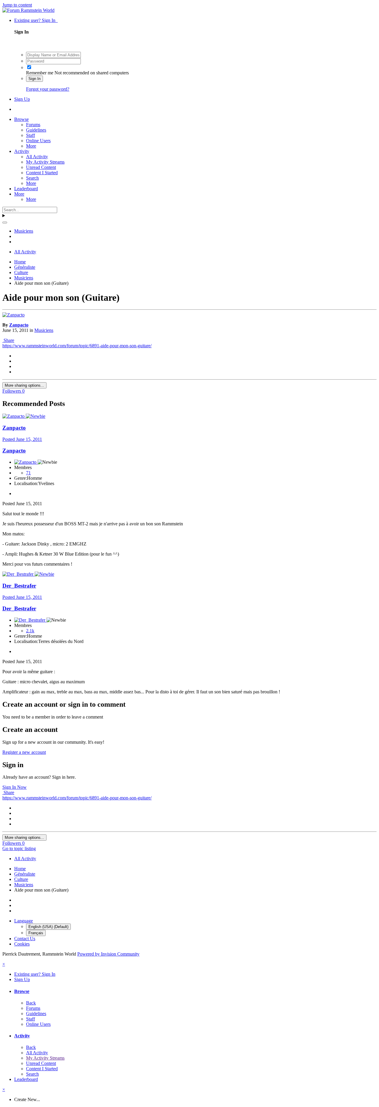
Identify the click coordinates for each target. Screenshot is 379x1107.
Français (35, 933)
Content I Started (42, 172)
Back (31, 1002)
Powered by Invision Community (108, 953)
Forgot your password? (47, 89)
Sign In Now (14, 787)
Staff (30, 135)
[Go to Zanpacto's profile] (13, 314)
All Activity (37, 156)
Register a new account (24, 752)
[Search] (4, 222)
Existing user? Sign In (36, 20)
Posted (22, 439)
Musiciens (43, 330)
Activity (21, 151)
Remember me (39, 72)
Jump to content (17, 4)
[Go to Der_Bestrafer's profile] (18, 574)
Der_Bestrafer (19, 586)
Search (32, 177)
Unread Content (41, 167)
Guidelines (36, 129)
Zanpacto (18, 324)
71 (28, 472)
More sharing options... (24, 385)
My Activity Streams (45, 161)
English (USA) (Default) (48, 926)
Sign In (34, 78)
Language (23, 920)
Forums (33, 124)
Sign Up (22, 99)
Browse (21, 119)
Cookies (22, 943)
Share (8, 340)
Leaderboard (26, 188)
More (31, 145)
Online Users (38, 140)
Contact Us (24, 938)
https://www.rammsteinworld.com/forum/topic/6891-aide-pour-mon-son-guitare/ (77, 345)
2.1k (30, 630)
